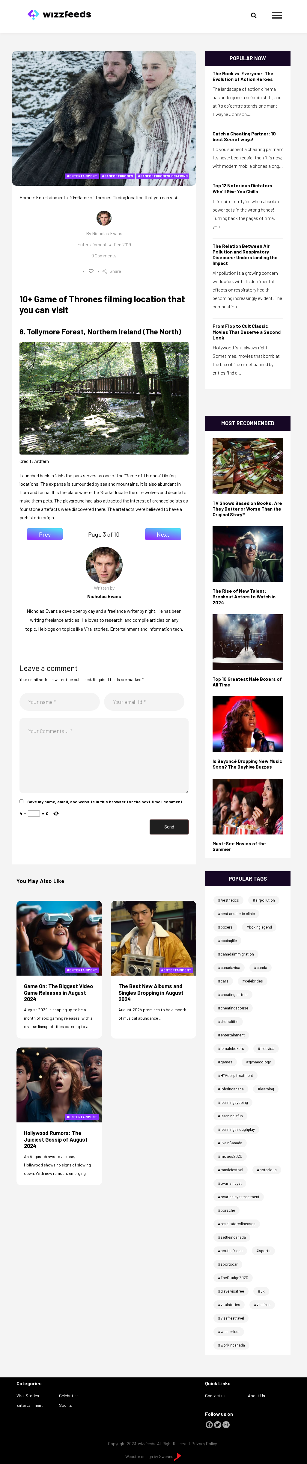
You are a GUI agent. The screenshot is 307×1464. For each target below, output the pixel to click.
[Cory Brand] (248, 641)
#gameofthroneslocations (163, 176)
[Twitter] (217, 1424)
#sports (263, 1250)
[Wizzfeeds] (58, 13)
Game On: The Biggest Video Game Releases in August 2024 (58, 992)
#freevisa (266, 1048)
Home (25, 197)
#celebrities (252, 981)
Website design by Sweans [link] (149, 1456)
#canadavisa (229, 967)
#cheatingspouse (233, 1008)
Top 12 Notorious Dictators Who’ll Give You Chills (242, 188)
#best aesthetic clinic (236, 913)
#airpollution (264, 900)
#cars (223, 981)
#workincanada (231, 1345)
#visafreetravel (231, 1318)
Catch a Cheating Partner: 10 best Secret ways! (244, 136)
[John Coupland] (248, 465)
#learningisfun (230, 1115)
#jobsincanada (231, 1088)
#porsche (226, 1210)
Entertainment (50, 197)
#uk (261, 1291)
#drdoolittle (228, 1021)
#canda (260, 967)
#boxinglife (227, 940)
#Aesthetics (228, 900)
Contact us (215, 1395)
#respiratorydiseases (236, 1223)
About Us (256, 1395)
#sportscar (228, 1264)
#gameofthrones (117, 176)
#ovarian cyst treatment (238, 1196)
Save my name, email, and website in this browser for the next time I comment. (105, 801)
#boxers (225, 927)
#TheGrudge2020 (233, 1277)
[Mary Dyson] (248, 723)
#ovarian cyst (230, 1183)
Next (163, 534)
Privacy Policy (204, 1443)
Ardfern (41, 461)
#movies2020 (230, 1156)
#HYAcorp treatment (235, 1075)
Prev (45, 534)
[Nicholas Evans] (248, 805)
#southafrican (230, 1250)
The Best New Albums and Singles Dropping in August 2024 (150, 992)
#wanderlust (229, 1331)
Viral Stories (27, 1395)
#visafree (262, 1304)
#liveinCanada (230, 1142)
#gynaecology (258, 1061)
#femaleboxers (231, 1048)
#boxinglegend (259, 927)
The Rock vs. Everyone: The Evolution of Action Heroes (243, 76)
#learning (266, 1088)
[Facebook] (209, 1424)
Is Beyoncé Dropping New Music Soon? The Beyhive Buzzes (247, 763)
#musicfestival (230, 1169)
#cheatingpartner (233, 994)
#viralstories (229, 1304)
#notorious (267, 1169)
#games (225, 1061)
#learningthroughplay (236, 1129)
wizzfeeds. (147, 1443)
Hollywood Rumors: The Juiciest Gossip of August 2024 (56, 1139)
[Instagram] (226, 1424)
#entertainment (82, 176)
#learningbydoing (233, 1102)
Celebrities (69, 1395)
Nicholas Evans (107, 233)
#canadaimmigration (236, 954)
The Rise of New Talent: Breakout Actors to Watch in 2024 (244, 596)
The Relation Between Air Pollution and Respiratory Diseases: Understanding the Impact (245, 254)
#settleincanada (232, 1237)
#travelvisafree (231, 1291)
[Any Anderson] (248, 553)
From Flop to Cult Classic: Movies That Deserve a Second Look (247, 331)
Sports (65, 1405)
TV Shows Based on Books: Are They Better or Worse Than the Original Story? (247, 508)
